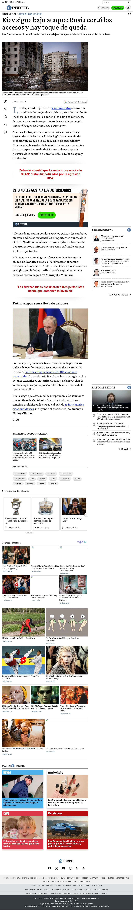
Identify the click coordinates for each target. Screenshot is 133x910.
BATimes (87, 885)
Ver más (123, 449)
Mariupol (18, 484)
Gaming (68, 882)
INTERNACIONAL (9, 14)
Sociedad (43, 878)
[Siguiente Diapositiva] (86, 515)
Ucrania (42, 479)
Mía (80, 885)
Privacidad (67, 893)
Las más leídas (103, 387)
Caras (53, 882)
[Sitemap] (83, 868)
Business (103, 878)
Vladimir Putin (20, 474)
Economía (34, 878)
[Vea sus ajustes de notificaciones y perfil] (128, 7)
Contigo (47, 889)
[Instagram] (70, 868)
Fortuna (57, 885)
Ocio (77, 878)
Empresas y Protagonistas (118, 878)
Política (25, 878)
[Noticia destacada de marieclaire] (67, 773)
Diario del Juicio (84, 882)
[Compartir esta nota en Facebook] (5, 101)
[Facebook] (49, 868)
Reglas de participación (89, 893)
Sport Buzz (88, 889)
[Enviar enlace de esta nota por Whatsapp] (5, 117)
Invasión (53, 484)
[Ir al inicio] (18, 7)
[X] (56, 868)
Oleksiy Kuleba (36, 474)
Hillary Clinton (66, 474)
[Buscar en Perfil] (129, 2)
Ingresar (105, 8)
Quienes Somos (43, 893)
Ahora (6, 878)
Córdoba (84, 878)
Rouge (75, 885)
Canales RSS (31, 893)
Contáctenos (56, 893)
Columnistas (102, 230)
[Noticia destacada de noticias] (22, 773)
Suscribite (117, 8)
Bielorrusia (65, 479)
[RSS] (77, 868)
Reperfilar (94, 878)
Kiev (32, 479)
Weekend (49, 885)
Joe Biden (51, 474)
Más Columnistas (118, 295)
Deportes (70, 878)
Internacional (53, 878)
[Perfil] (18, 766)
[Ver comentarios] (129, 14)
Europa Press (20, 479)
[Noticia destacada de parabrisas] (67, 814)
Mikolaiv (30, 484)
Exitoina (60, 882)
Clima (63, 878)
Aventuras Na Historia (60, 889)
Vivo (74, 882)
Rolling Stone (76, 889)
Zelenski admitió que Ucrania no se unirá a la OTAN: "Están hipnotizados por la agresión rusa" (50, 174)
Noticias (46, 882)
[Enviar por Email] (5, 124)
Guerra (41, 484)
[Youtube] (63, 868)
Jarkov (77, 479)
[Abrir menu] (4, 8)
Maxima (105, 889)
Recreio (97, 889)
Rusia (53, 479)
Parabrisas (66, 885)
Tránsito (103, 893)
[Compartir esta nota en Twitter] (5, 109)
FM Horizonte (96, 885)
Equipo (75, 893)
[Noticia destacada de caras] (22, 814)
